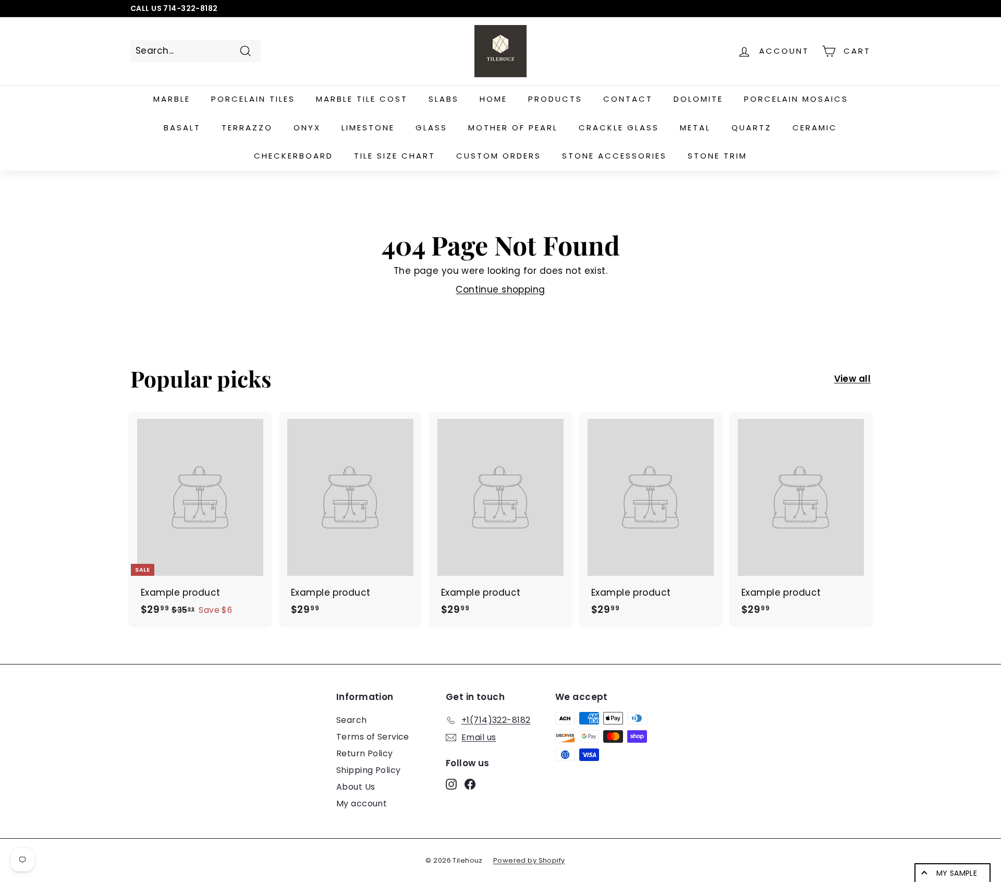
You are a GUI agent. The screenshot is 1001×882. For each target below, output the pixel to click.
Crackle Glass (619, 127)
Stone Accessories (614, 155)
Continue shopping (500, 289)
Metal (695, 127)
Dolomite (698, 98)
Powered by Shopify (529, 860)
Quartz (751, 127)
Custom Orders (498, 155)
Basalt (182, 127)
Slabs (444, 98)
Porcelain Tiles (253, 98)
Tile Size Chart (394, 155)
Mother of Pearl (513, 127)
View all (852, 378)
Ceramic (814, 127)
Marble (171, 98)
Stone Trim (717, 155)
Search (351, 720)
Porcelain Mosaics (796, 98)
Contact (628, 98)
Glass (431, 127)
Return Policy (364, 753)
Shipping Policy (368, 770)
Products (555, 98)
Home (493, 98)
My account (361, 803)
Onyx (307, 127)
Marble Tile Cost (362, 98)
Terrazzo (247, 127)
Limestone (368, 127)
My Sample (956, 873)
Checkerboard (293, 155)
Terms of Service (372, 737)
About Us (355, 787)
